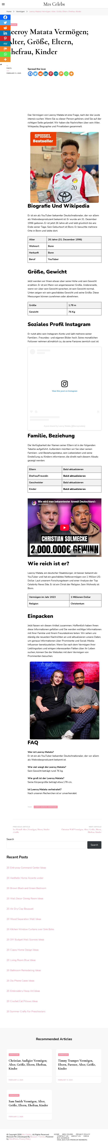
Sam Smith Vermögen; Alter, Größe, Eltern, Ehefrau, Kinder (28, 1103)
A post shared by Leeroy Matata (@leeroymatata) (64, 426)
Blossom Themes (37, 1137)
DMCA (86, 1136)
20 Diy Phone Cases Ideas (20, 980)
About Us (76, 1136)
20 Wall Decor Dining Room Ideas (25, 898)
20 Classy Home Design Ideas (23, 949)
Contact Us (62, 1136)
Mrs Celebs (54, 4)
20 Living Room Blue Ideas (21, 960)
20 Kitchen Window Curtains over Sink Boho (30, 929)
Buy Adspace (63, 1138)
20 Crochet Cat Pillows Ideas (22, 1001)
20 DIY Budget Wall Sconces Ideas (25, 939)
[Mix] (61, 73)
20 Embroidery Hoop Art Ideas (23, 991)
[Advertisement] (64, 94)
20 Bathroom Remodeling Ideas (24, 970)
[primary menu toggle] (3, 4)
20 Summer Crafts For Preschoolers (26, 1011)
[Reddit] (40, 73)
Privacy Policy (25, 1139)
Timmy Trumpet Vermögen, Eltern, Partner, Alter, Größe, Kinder (77, 1064)
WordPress (13, 1139)
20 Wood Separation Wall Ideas (24, 919)
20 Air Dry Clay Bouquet (20, 908)
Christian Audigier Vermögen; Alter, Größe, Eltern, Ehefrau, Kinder (28, 1064)
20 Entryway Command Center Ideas (26, 867)
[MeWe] (56, 73)
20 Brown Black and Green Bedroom (26, 888)
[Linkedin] (45, 73)
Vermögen (14, 1055)
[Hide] (1, 64)
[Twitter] (35, 73)
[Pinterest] (50, 73)
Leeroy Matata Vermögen (46, 807)
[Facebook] (30, 73)
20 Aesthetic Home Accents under (25, 878)
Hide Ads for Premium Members (72, 1140)
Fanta (9, 68)
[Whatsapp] (66, 73)
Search (10, 839)
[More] (71, 73)
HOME (56, 1134)
